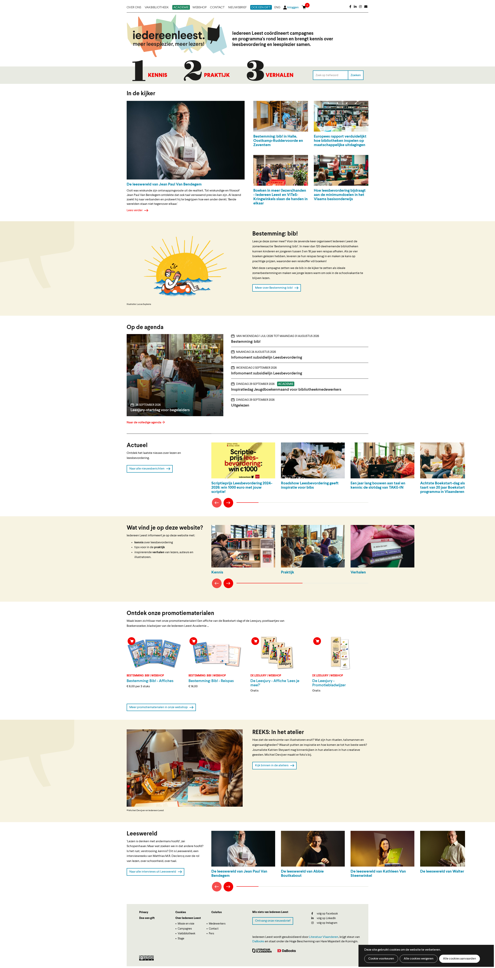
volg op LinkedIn (326, 918)
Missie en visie (186, 923)
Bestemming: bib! (245, 342)
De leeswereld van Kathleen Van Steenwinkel (378, 874)
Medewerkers (217, 923)
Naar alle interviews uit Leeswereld (152, 871)
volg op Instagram (326, 923)
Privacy (143, 912)
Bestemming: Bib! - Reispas (211, 681)
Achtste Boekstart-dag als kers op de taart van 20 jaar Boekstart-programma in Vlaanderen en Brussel (452, 487)
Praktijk (217, 75)
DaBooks (258, 941)
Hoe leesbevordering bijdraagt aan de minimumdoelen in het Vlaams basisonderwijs (340, 195)
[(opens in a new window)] (350, 7)
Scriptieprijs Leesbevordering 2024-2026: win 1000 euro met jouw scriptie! (241, 487)
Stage (181, 938)
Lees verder (135, 210)
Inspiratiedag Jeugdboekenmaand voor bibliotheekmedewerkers (286, 390)
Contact (217, 7)
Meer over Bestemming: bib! (274, 287)
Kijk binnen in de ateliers (271, 765)
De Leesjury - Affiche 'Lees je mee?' (274, 683)
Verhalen (280, 75)
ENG (277, 7)
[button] (185, 265)
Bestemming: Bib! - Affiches (150, 681)
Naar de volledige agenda (144, 422)
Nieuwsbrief (237, 7)
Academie (181, 7)
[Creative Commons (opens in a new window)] (146, 957)
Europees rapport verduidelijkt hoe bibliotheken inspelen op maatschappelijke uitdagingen (340, 141)
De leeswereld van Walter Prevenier (450, 872)
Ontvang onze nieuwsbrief (272, 920)
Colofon (216, 912)
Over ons (134, 7)
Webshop (199, 7)
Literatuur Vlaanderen (323, 937)
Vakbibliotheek (157, 7)
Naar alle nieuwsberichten (147, 468)
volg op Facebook (327, 913)
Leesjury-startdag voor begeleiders (160, 410)
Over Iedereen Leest (188, 918)
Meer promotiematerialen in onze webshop (158, 707)
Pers (211, 933)
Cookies (180, 912)
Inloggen (293, 7)
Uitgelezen (240, 405)
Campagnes (185, 928)
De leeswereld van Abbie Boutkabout (302, 874)
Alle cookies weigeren (419, 958)
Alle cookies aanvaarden (459, 958)
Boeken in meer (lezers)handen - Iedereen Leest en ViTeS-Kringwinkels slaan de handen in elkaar (280, 197)
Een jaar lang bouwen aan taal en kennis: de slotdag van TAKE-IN (378, 485)
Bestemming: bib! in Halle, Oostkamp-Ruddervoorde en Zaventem (278, 141)
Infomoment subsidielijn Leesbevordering (266, 358)
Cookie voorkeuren (381, 958)
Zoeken (356, 75)
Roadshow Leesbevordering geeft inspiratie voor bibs (310, 485)
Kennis (157, 75)
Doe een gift (261, 7)
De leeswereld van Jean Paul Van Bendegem (239, 874)
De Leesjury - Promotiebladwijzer (329, 683)
